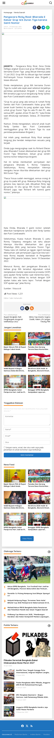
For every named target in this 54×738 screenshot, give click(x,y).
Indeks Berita (35, 734)
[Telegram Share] (43, 27)
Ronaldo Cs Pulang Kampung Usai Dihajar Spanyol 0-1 (29, 594)
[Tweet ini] (39, 27)
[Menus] (4, 3)
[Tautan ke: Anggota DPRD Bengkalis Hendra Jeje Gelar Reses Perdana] (9, 711)
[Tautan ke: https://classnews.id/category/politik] (49, 625)
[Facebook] (22, 308)
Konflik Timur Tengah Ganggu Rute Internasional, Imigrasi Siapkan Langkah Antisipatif (33, 671)
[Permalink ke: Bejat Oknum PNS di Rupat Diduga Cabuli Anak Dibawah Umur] (15, 338)
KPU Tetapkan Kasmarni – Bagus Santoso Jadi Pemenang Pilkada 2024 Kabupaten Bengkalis (32, 696)
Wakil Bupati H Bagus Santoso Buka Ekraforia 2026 (14, 369)
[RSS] (32, 308)
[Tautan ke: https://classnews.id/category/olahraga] (49, 551)
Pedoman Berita (21, 734)
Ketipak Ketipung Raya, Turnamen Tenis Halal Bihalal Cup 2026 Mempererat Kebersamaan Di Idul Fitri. (29, 601)
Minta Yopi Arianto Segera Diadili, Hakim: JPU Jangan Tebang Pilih (39, 318)
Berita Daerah (8, 28)
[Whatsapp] (48, 27)
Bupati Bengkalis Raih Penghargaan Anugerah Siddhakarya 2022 (13, 318)
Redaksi (46, 734)
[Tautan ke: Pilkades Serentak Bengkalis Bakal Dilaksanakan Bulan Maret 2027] (27, 643)
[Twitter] (27, 308)
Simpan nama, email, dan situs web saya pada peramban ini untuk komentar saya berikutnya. (23, 448)
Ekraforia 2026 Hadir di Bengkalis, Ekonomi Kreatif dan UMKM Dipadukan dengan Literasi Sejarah (39, 369)
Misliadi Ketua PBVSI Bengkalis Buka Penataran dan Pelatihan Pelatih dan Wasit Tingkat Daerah (28, 608)
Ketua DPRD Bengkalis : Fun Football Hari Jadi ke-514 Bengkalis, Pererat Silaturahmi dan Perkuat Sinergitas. (28, 587)
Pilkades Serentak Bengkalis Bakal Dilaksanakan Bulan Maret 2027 (21, 661)
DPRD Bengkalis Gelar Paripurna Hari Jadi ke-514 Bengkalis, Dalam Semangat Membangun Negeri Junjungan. (15, 391)
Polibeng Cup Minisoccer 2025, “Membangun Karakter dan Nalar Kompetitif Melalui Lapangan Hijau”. (28, 615)
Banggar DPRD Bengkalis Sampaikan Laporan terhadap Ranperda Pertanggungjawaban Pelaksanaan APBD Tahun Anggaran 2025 (38, 391)
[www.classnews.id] (27, 2)
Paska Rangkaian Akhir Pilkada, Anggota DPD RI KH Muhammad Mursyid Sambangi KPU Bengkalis (33, 684)
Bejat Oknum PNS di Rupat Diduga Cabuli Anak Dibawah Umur (15, 348)
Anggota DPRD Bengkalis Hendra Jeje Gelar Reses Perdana (32, 708)
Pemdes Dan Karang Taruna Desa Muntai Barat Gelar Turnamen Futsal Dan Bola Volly (39, 348)
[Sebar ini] (34, 27)
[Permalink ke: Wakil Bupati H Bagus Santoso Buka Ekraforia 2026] (15, 360)
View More (27, 538)
